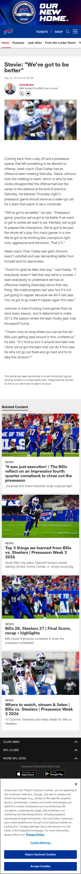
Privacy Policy (35, 834)
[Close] (76, 784)
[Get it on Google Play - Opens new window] (54, 776)
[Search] (67, 31)
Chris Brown (26, 84)
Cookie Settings (40, 842)
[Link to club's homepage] (8, 29)
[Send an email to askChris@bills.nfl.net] (28, 93)
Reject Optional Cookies (40, 854)
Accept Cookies (41, 866)
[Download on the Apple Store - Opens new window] (25, 774)
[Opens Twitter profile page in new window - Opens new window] (21, 93)
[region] (40, 826)
